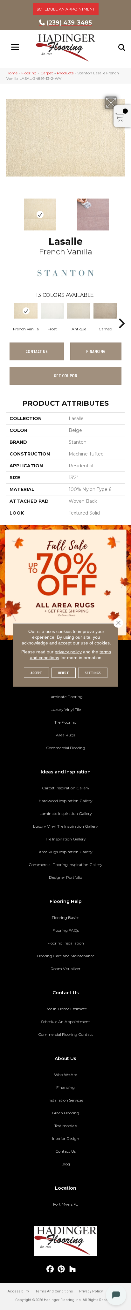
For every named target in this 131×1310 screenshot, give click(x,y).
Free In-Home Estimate (66, 1008)
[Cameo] (105, 310)
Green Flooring (65, 1112)
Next (121, 211)
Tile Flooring (65, 722)
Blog (65, 1164)
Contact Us (36, 351)
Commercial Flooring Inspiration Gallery (65, 864)
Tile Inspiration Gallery (65, 839)
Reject (63, 672)
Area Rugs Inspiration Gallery (66, 851)
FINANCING (96, 351)
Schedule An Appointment (65, 1021)
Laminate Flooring (66, 696)
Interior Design (65, 1138)
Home (11, 73)
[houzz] (72, 1269)
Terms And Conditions (54, 1291)
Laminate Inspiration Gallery (65, 813)
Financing (65, 1087)
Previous (9, 211)
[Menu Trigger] (15, 47)
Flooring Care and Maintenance (65, 955)
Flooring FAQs (65, 930)
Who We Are (65, 1074)
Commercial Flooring (65, 747)
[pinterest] (61, 1269)
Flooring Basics (65, 917)
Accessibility (18, 1291)
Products (65, 73)
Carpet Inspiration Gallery (65, 788)
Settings (93, 672)
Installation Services (65, 1100)
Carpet (46, 73)
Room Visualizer (65, 968)
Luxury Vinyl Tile (66, 709)
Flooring (29, 73)
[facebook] (50, 1269)
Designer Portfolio (65, 877)
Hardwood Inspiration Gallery (66, 800)
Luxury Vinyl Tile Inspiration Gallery (65, 826)
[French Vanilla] (26, 311)
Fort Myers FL (65, 1204)
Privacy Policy (91, 1291)
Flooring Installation (65, 943)
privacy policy (68, 651)
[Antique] (79, 310)
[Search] (122, 47)
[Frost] (52, 310)
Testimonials (65, 1125)
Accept (36, 672)
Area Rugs (65, 735)
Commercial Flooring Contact (65, 1034)
